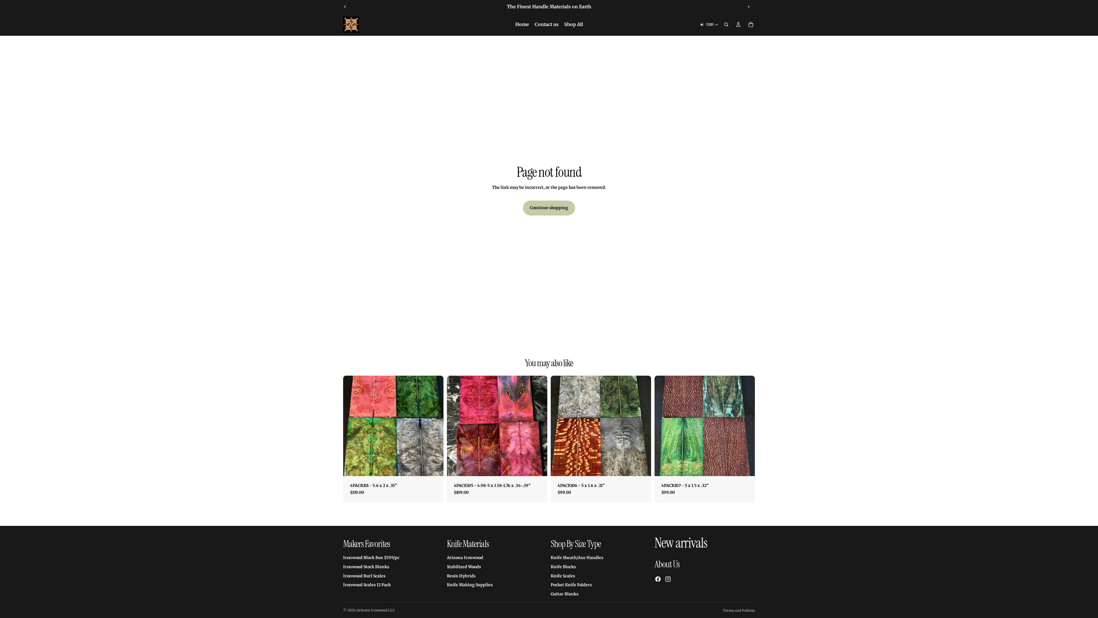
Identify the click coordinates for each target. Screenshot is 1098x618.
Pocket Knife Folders (571, 584)
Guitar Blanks (564, 594)
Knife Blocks (563, 566)
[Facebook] (658, 579)
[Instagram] (668, 579)
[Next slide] (748, 6)
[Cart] (751, 24)
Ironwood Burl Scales (364, 575)
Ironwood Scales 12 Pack (367, 584)
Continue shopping (549, 207)
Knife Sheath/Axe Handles (577, 557)
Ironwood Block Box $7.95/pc (371, 557)
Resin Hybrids (461, 575)
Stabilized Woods (464, 566)
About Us (667, 564)
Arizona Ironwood (465, 557)
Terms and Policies (739, 610)
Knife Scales (563, 575)
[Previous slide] (345, 6)
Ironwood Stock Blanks (366, 566)
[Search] (726, 24)
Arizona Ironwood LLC (376, 610)
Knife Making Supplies (470, 584)
